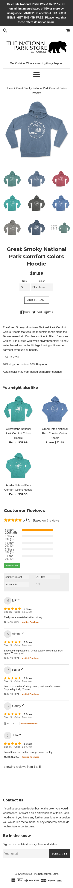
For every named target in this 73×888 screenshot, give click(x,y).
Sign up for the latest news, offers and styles (30, 844)
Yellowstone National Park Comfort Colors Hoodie (18, 433)
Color (42, 281)
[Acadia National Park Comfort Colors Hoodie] (18, 465)
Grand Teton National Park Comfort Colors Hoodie (55, 433)
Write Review (12, 566)
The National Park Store (46, 874)
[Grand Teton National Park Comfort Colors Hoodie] (54, 409)
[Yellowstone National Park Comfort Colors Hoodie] (18, 409)
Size (24, 281)
